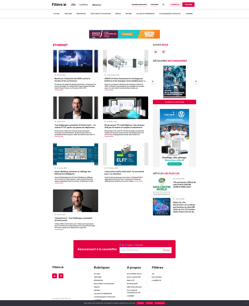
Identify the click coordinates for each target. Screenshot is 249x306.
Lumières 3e (156, 280)
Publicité (130, 280)
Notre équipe (132, 284)
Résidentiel (81, 14)
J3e (153, 274)
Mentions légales (134, 287)
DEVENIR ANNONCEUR (139, 4)
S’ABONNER (154, 4)
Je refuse (149, 303)
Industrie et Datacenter (101, 14)
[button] (153, 81)
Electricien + (157, 277)
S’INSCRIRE (188, 4)
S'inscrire (166, 250)
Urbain (118, 14)
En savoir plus (159, 303)
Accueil (56, 14)
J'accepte (140, 303)
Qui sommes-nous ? (134, 274)
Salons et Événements (145, 14)
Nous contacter (134, 277)
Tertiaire (68, 14)
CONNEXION (175, 4)
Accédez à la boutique (174, 102)
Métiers (129, 14)
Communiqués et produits (170, 14)
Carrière (189, 14)
